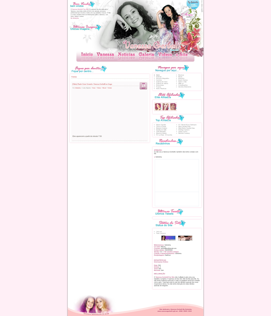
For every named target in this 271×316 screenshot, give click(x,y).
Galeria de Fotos (162, 82)
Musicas (181, 75)
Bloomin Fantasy (184, 133)
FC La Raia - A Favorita (164, 135)
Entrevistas (160, 85)
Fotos (93, 88)
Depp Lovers (182, 131)
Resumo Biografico (162, 78)
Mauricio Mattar (161, 133)
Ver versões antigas (171, 252)
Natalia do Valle (161, 130)
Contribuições (183, 85)
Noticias (159, 77)
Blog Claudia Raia (184, 126)
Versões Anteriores (184, 87)
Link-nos (159, 231)
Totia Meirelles (161, 131)
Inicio (158, 75)
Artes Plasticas (161, 88)
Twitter (110, 88)
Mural (104, 88)
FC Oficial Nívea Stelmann (187, 125)
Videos (99, 88)
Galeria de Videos (162, 83)
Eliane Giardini (161, 125)
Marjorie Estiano (161, 128)
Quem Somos (183, 80)
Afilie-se (181, 83)
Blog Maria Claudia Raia (186, 128)
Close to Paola (161, 126)
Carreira (159, 80)
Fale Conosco (161, 233)
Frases (158, 87)
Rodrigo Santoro (184, 130)
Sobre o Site (182, 82)
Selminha (78, 88)
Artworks (181, 78)
